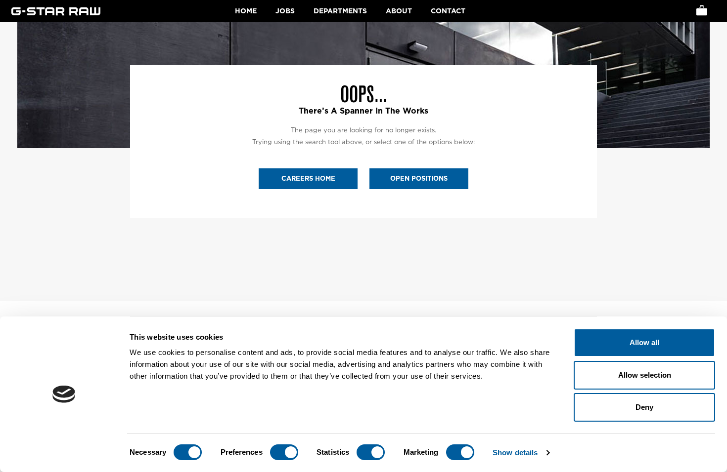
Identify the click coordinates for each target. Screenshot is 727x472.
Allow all (644, 342)
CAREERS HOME (308, 178)
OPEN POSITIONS (419, 178)
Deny (644, 407)
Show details (515, 452)
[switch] (284, 452)
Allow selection (644, 375)
